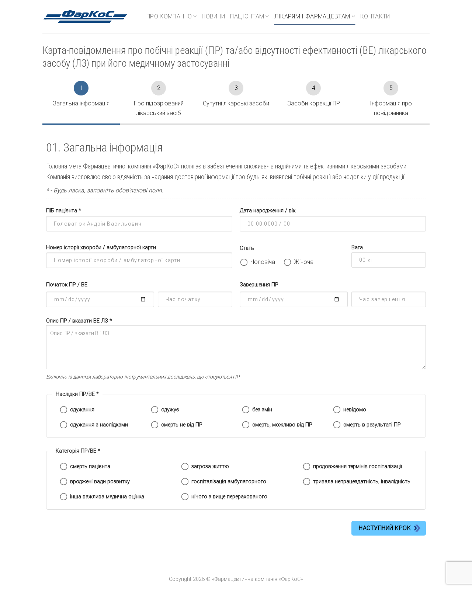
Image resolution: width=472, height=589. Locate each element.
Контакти (375, 16)
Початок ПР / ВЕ (66, 285)
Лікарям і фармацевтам (312, 16)
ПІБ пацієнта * (63, 211)
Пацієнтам (247, 16)
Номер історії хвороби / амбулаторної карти (101, 247)
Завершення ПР (259, 285)
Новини (213, 16)
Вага (357, 247)
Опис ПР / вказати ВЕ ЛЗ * (79, 321)
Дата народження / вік (267, 211)
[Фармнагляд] (88, 16)
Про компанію (169, 16)
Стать (247, 248)
